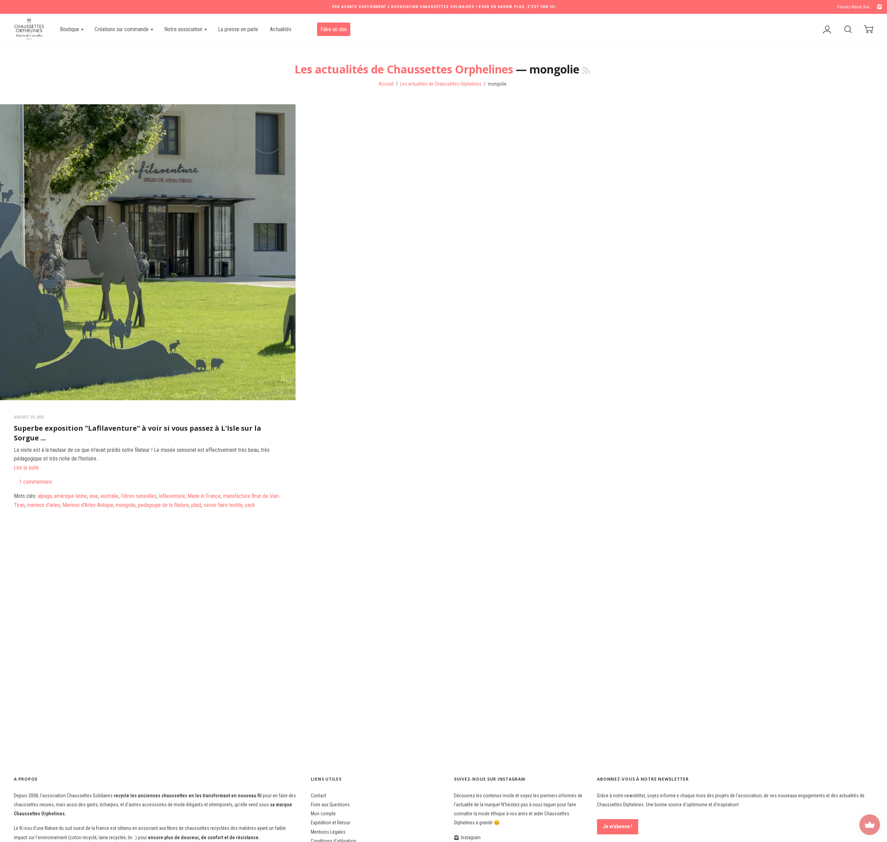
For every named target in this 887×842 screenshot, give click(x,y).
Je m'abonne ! (617, 826)
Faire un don (333, 29)
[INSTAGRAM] (879, 7)
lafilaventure (172, 496)
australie (109, 496)
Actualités (280, 29)
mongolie (125, 505)
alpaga (45, 496)
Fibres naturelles (139, 496)
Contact (318, 795)
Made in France (204, 496)
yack (250, 505)
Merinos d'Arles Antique (87, 505)
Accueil (386, 84)
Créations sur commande (122, 29)
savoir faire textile (223, 505)
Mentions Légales (328, 832)
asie (93, 496)
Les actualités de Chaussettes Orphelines (404, 69)
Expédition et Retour (330, 822)
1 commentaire (35, 482)
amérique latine (70, 496)
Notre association (184, 29)
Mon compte (323, 813)
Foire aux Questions (330, 804)
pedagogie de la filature (163, 505)
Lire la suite (26, 467)
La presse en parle (238, 29)
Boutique (70, 29)
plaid (196, 505)
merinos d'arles (43, 505)
